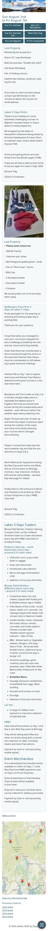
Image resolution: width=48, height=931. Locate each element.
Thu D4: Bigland (13, 40)
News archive (9, 815)
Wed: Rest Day (35, 33)
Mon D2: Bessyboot (35, 26)
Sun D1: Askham (13, 25)
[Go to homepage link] (24, 11)
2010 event (7, 916)
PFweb (36, 926)
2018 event (7, 910)
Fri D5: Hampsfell (35, 40)
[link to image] (24, 236)
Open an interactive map (14, 898)
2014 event (7, 913)
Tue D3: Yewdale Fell (13, 34)
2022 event (7, 907)
